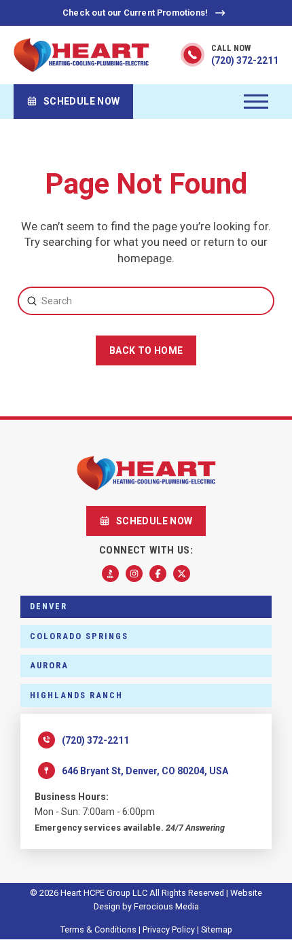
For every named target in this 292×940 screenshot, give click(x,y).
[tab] (146, 607)
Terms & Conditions (98, 929)
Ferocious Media (166, 906)
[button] (256, 101)
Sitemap (216, 929)
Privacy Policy (169, 929)
